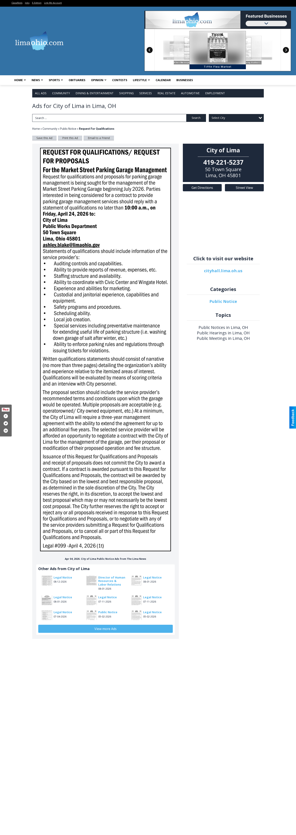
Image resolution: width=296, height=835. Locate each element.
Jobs (27, 2)
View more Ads (105, 629)
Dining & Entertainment (95, 93)
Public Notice (68, 128)
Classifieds (16, 2)
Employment (215, 93)
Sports (54, 80)
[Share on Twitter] (5, 423)
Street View (244, 187)
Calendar (163, 80)
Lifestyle (140, 80)
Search (196, 118)
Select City (218, 118)
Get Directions (202, 187)
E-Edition (36, 2)
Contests (119, 80)
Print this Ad (70, 138)
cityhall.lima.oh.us (223, 270)
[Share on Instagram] (5, 430)
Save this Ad (44, 138)
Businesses (184, 80)
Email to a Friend (99, 138)
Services (145, 93)
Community (61, 93)
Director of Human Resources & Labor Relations (111, 581)
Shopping (126, 93)
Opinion (97, 80)
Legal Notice (63, 577)
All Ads (41, 93)
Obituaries (77, 80)
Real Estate (166, 93)
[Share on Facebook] (5, 416)
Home (18, 80)
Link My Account (53, 2)
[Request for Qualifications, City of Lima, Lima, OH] (105, 349)
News (36, 80)
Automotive (190, 93)
